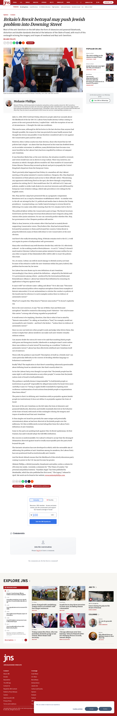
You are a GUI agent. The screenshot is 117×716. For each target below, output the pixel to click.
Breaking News (12, 587)
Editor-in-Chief (88, 7)
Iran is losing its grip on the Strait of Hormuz (99, 607)
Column (12, 15)
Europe (28, 486)
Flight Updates (55, 7)
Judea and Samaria (65, 7)
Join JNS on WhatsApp (101, 100)
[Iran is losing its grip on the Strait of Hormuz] (101, 596)
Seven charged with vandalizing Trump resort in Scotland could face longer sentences (44, 606)
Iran (83, 7)
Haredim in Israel (76, 7)
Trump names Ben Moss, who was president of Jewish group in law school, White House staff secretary (44, 634)
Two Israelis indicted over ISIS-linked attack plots (16, 627)
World (28, 2)
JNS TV (51, 2)
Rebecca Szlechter (65, 639)
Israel (15, 2)
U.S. (21, 2)
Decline (105, 709)
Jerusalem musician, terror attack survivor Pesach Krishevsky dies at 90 (17, 601)
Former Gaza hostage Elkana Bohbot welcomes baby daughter (16, 593)
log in (38, 550)
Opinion (44, 2)
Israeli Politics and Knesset (42, 486)
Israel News (62, 602)
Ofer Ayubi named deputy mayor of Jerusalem (17, 614)
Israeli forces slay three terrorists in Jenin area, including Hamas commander (72, 606)
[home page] (6, 3)
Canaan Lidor (89, 85)
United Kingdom (18, 486)
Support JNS (108, 2)
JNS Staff (34, 610)
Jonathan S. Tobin (91, 59)
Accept (91, 709)
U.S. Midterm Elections (45, 7)
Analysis (35, 2)
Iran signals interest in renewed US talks (17, 608)
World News (89, 74)
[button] (11, 42)
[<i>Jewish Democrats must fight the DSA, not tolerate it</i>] (110, 67)
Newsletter (88, 2)
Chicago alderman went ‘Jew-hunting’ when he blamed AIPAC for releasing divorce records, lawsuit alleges (72, 634)
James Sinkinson (103, 624)
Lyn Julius (101, 639)
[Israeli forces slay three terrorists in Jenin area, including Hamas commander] (72, 593)
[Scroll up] (23, 640)
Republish (30, 43)
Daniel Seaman (92, 610)
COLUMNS (93, 614)
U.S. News (34, 602)
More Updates (9, 640)
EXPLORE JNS (16, 581)
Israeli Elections (34, 7)
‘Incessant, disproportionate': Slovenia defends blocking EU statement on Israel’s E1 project (95, 80)
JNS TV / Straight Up (93, 603)
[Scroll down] (25, 640)
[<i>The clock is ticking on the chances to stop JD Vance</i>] (110, 57)
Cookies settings (78, 709)
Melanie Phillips (9, 39)
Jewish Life (60, 2)
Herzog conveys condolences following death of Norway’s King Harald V (16, 634)
